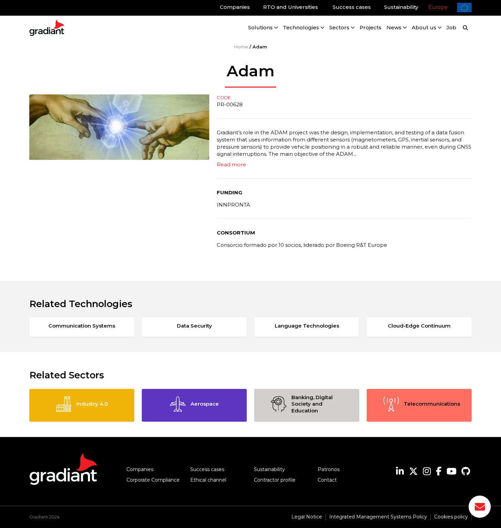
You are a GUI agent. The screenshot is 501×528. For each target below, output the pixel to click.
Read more (231, 164)
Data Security (194, 325)
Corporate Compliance (153, 480)
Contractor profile (274, 480)
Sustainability (269, 469)
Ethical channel (208, 480)
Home (241, 46)
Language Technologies (307, 325)
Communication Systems (81, 325)
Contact (327, 480)
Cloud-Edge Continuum (419, 325)
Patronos (328, 469)
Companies (139, 469)
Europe (438, 7)
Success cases (207, 469)
